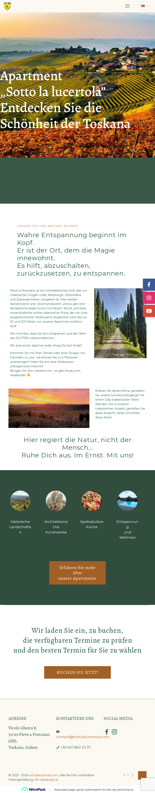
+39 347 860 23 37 (75, 747)
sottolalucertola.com (43, 775)
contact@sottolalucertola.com (83, 737)
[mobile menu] (127, 6)
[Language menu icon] (144, 6)
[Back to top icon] (142, 775)
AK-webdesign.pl (46, 779)
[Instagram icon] (132, 775)
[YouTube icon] (128, 775)
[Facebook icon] (124, 775)
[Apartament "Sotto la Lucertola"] (7, 6)
